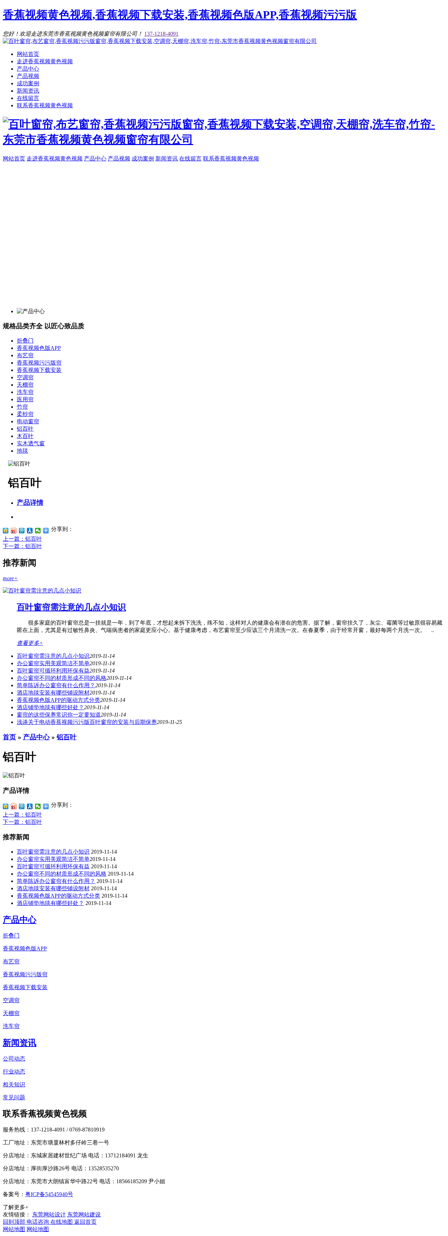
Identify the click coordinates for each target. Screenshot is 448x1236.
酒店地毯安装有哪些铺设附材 (53, 693)
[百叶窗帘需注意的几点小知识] (42, 591)
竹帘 (22, 407)
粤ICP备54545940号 (49, 1194)
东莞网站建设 (84, 1214)
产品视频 (28, 76)
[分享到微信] (38, 530)
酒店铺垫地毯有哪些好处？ (50, 903)
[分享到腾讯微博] (22, 530)
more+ (10, 578)
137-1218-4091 (161, 34)
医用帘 (25, 399)
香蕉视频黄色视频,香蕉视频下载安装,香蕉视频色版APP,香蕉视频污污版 (180, 14)
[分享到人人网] (30, 530)
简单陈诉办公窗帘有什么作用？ (56, 881)
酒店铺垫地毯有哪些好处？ (50, 707)
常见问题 (14, 1097)
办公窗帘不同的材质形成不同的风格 (61, 678)
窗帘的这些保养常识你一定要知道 (59, 715)
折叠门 (25, 341)
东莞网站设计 (49, 1214)
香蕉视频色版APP (39, 348)
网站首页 (28, 54)
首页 (9, 737)
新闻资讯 (28, 91)
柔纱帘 (25, 414)
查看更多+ (30, 643)
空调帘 (25, 377)
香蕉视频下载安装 (39, 370)
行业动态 (14, 1072)
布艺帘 (25, 355)
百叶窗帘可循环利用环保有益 (53, 671)
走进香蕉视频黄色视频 (45, 61)
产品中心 (28, 69)
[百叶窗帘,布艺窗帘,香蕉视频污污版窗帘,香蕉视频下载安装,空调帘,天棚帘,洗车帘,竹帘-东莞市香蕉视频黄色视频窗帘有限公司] (160, 41)
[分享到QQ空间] (6, 530)
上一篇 (22, 539)
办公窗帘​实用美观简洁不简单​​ (53, 663)
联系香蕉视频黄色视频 (45, 105)
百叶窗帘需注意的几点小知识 (71, 607)
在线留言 (28, 98)
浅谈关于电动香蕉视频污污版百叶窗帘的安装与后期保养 (87, 722)
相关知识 (14, 1084)
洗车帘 (25, 392)
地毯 (22, 451)
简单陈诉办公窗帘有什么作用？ (56, 685)
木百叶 (25, 436)
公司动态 (14, 1059)
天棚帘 (25, 385)
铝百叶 (25, 429)
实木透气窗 (31, 443)
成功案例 (28, 83)
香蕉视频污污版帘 (39, 363)
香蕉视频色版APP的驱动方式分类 (58, 700)
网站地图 (14, 1229)
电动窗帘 (28, 421)
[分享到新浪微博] (14, 530)
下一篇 (22, 546)
